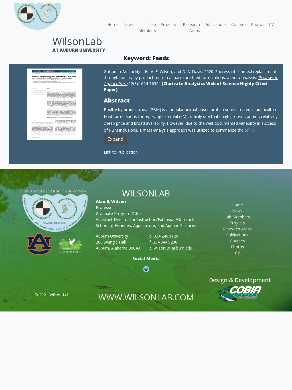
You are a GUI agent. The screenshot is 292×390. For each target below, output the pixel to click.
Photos (257, 24)
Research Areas (191, 27)
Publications (215, 24)
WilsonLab (77, 41)
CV (271, 24)
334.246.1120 (166, 236)
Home (113, 24)
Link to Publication (121, 152)
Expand (115, 139)
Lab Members (147, 27)
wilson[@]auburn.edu (173, 248)
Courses (238, 24)
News (128, 24)
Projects (168, 24)
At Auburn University (78, 50)
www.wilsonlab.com (146, 297)
